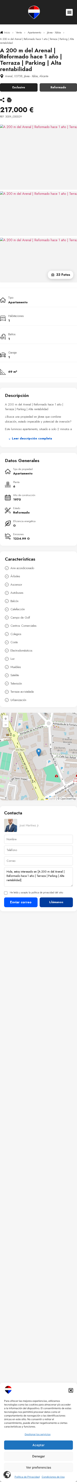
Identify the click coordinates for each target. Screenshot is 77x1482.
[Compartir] (2, 101)
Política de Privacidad (27, 1476)
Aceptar (38, 1445)
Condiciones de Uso (53, 1476)
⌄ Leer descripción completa (30, 438)
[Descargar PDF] (9, 101)
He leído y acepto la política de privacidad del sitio (36, 892)
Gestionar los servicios (38, 1434)
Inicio (6, 32)
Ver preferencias (38, 1467)
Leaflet (51, 799)
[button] (71, 1390)
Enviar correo (20, 902)
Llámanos (56, 902)
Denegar (38, 1456)
